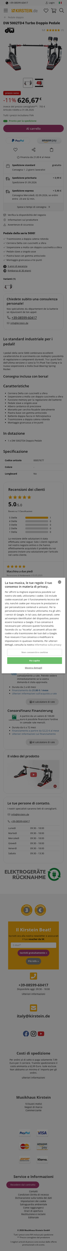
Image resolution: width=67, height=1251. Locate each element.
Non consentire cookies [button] (34, 652)
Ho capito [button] (34, 660)
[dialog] (33, 625)
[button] (33, 667)
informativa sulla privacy (47, 644)
